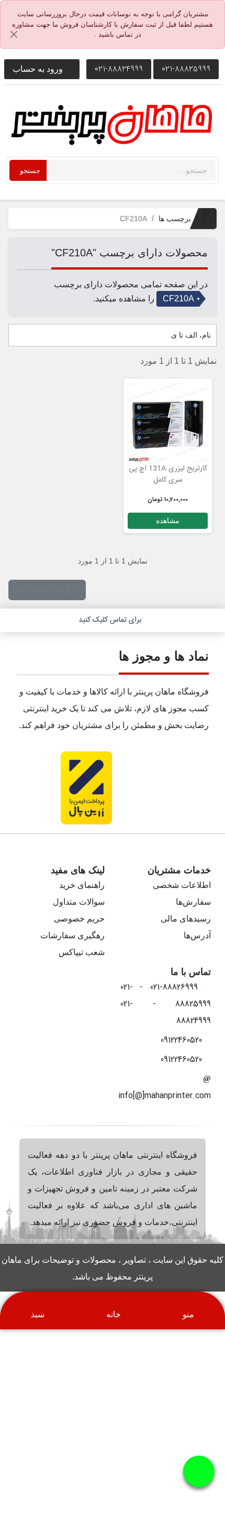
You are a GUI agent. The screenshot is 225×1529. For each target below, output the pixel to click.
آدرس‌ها (197, 935)
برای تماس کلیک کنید (109, 620)
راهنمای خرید (82, 885)
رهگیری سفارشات (72, 935)
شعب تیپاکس (82, 952)
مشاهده (167, 520)
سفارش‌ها (193, 901)
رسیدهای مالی (186, 918)
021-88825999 (186, 68)
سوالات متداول (79, 901)
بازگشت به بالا (47, 590)
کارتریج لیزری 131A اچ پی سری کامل (168, 474)
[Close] (14, 34)
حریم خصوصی (79, 918)
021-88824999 (119, 68)
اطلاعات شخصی (182, 885)
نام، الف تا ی (190, 335)
